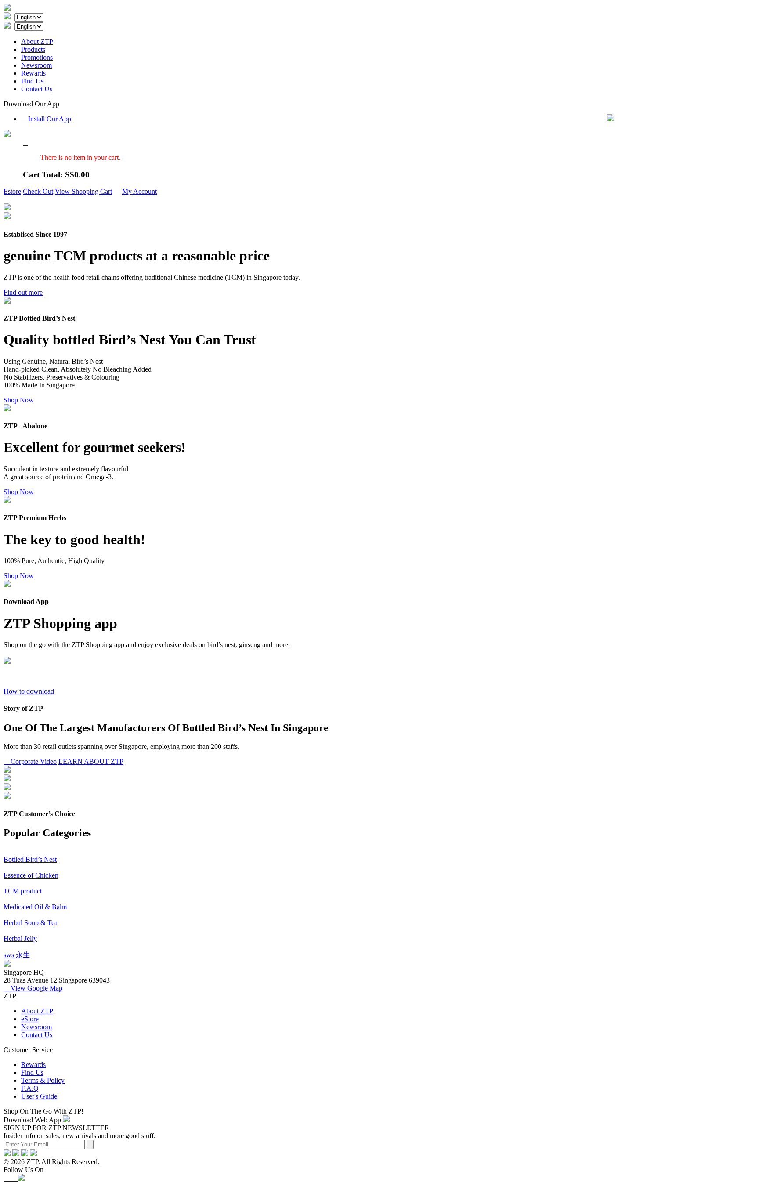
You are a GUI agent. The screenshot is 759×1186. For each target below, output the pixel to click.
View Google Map (33, 988)
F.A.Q (30, 1088)
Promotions (37, 57)
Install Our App (46, 119)
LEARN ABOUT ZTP (90, 761)
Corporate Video (30, 761)
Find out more (23, 292)
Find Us (32, 81)
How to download (29, 691)
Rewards (33, 73)
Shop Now (19, 400)
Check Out (38, 191)
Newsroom (36, 65)
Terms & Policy (43, 1080)
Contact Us (36, 89)
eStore (30, 1019)
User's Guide (39, 1096)
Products (33, 49)
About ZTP (37, 41)
